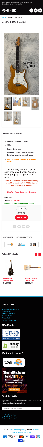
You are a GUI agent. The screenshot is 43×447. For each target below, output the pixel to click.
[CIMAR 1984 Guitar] (21, 63)
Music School (15, 2)
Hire (21, 2)
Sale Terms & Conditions (10, 309)
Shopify (23, 430)
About (8, 2)
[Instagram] (15, 416)
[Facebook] (9, 416)
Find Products (6, 311)
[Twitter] (4, 416)
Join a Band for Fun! (8, 4)
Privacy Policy (6, 318)
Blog (31, 2)
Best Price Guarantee (24, 237)
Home (3, 2)
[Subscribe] (38, 408)
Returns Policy (7, 316)
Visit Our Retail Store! (9, 320)
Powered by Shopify (24, 432)
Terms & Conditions (8, 313)
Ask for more (8, 237)
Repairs (26, 2)
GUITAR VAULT (16, 200)
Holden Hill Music (14, 430)
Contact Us (18, 4)
